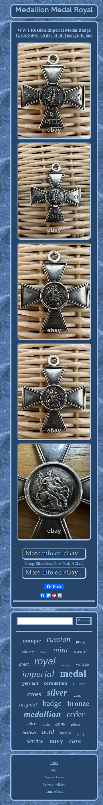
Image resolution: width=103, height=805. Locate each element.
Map (54, 770)
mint (60, 649)
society (65, 665)
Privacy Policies (54, 784)
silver (57, 692)
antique (32, 640)
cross (34, 694)
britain (65, 733)
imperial (38, 674)
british (29, 732)
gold (48, 731)
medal (73, 673)
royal (45, 661)
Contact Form (54, 777)
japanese (79, 684)
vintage (82, 664)
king (44, 652)
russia (45, 724)
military (28, 652)
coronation (55, 683)
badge (52, 703)
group (81, 641)
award (80, 651)
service (35, 741)
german (30, 683)
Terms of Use (54, 792)
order (76, 714)
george (81, 734)
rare (75, 740)
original (28, 705)
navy (56, 740)
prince (76, 724)
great (24, 664)
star (31, 723)
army (60, 724)
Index (54, 763)
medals (77, 696)
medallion (42, 714)
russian (58, 639)
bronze (78, 703)
